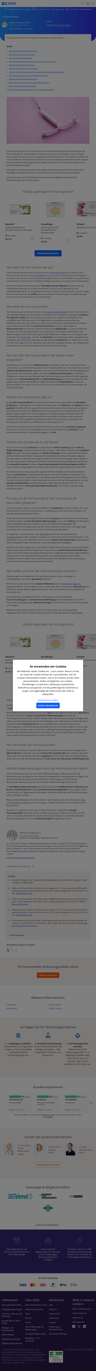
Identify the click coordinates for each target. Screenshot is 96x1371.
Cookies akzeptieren (48, 705)
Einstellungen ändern (48, 700)
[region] (48, 685)
